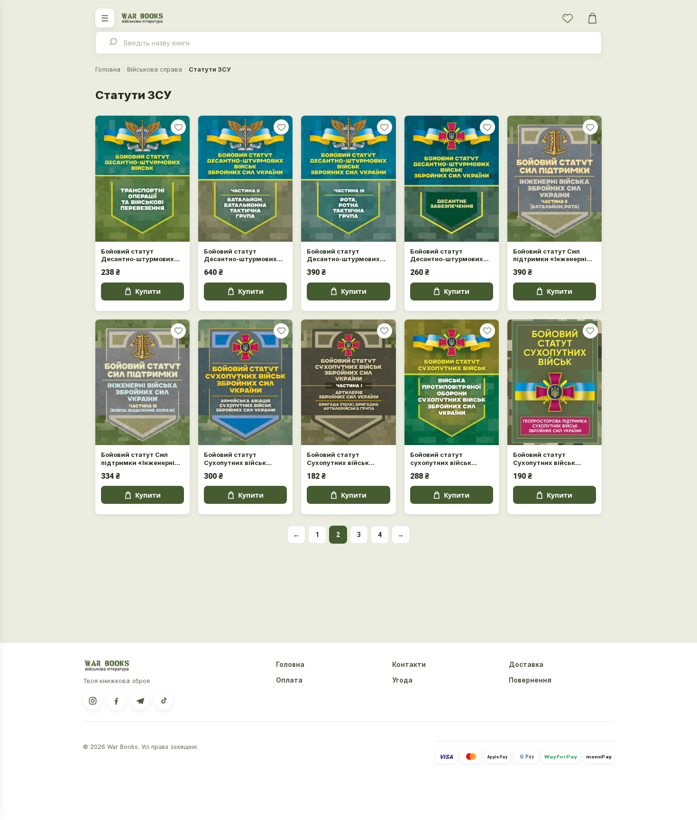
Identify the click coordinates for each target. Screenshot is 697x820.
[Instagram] (92, 700)
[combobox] (348, 42)
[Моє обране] (567, 18)
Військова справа (154, 69)
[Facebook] (116, 700)
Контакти (409, 664)
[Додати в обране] (178, 127)
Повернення (530, 680)
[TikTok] (163, 700)
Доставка (526, 664)
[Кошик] (592, 18)
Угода (402, 680)
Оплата (289, 680)
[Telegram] (139, 700)
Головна (107, 69)
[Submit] (112, 42)
